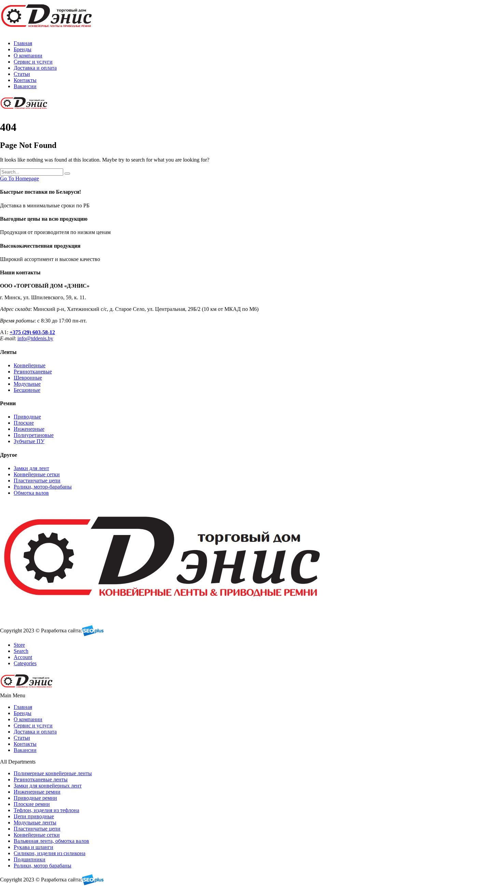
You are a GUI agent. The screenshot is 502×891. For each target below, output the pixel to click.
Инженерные (29, 429)
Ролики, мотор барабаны (42, 865)
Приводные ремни (35, 798)
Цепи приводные (34, 816)
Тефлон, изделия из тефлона (46, 810)
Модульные (27, 384)
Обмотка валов (31, 493)
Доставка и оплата (35, 68)
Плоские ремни (32, 804)
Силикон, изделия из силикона (49, 853)
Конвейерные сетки (37, 474)
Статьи (22, 74)
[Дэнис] (48, 32)
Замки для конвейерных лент (48, 786)
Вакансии (25, 86)
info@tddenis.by (35, 338)
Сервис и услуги (33, 62)
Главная (23, 43)
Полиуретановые (34, 435)
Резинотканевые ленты (41, 779)
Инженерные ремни (37, 792)
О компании (28, 55)
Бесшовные (27, 390)
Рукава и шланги (33, 847)
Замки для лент (31, 468)
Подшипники (29, 859)
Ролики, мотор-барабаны (43, 487)
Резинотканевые (33, 371)
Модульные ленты (35, 822)
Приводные (27, 417)
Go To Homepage (19, 178)
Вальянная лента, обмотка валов (51, 841)
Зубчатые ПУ (29, 441)
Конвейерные (29, 365)
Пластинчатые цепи (37, 480)
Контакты (25, 80)
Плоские (24, 423)
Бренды (22, 49)
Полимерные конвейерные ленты (53, 773)
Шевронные (28, 378)
